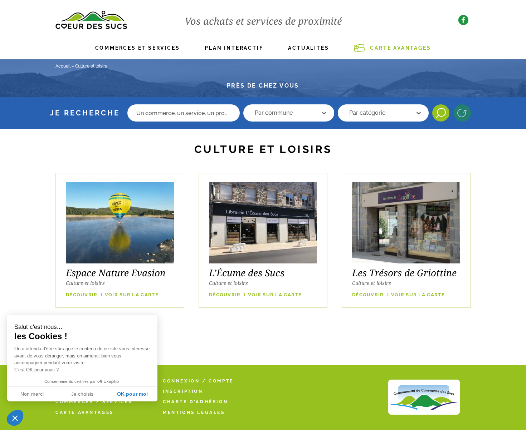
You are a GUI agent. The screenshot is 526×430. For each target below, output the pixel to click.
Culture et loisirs (85, 283)
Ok (440, 113)
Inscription (183, 391)
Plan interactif (234, 48)
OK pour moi (132, 394)
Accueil (62, 66)
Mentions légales (194, 412)
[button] (15, 417)
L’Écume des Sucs (246, 272)
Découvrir (82, 294)
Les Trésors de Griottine (404, 272)
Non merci (32, 394)
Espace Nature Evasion (116, 272)
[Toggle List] (324, 113)
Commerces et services (137, 48)
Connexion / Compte (198, 381)
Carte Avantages (400, 48)
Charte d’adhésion (195, 401)
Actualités (308, 48)
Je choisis (82, 394)
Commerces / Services (93, 401)
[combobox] (285, 113)
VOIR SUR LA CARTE (132, 294)
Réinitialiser (462, 113)
